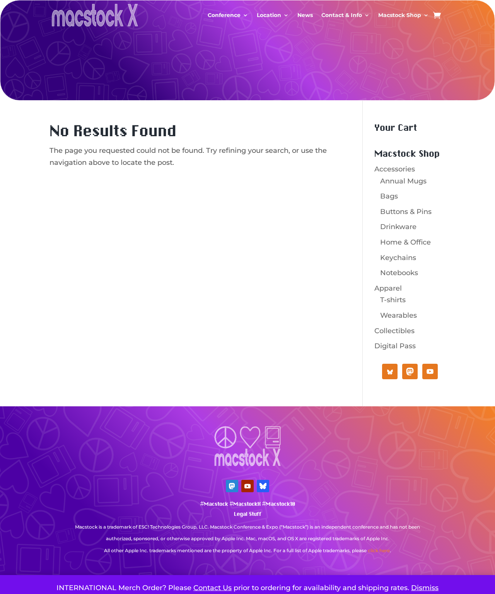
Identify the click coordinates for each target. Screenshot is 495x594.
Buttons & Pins (406, 211)
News (305, 15)
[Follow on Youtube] (247, 486)
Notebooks (399, 273)
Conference (224, 15)
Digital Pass (395, 346)
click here (379, 550)
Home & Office (405, 242)
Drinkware (398, 227)
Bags (389, 196)
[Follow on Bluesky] (263, 486)
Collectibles (394, 331)
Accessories (394, 169)
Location (269, 15)
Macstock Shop (399, 15)
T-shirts (393, 300)
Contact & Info (341, 15)
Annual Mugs (403, 181)
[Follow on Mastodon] (232, 486)
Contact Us (212, 588)
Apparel (388, 288)
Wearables (398, 315)
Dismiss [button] (425, 588)
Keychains (398, 257)
